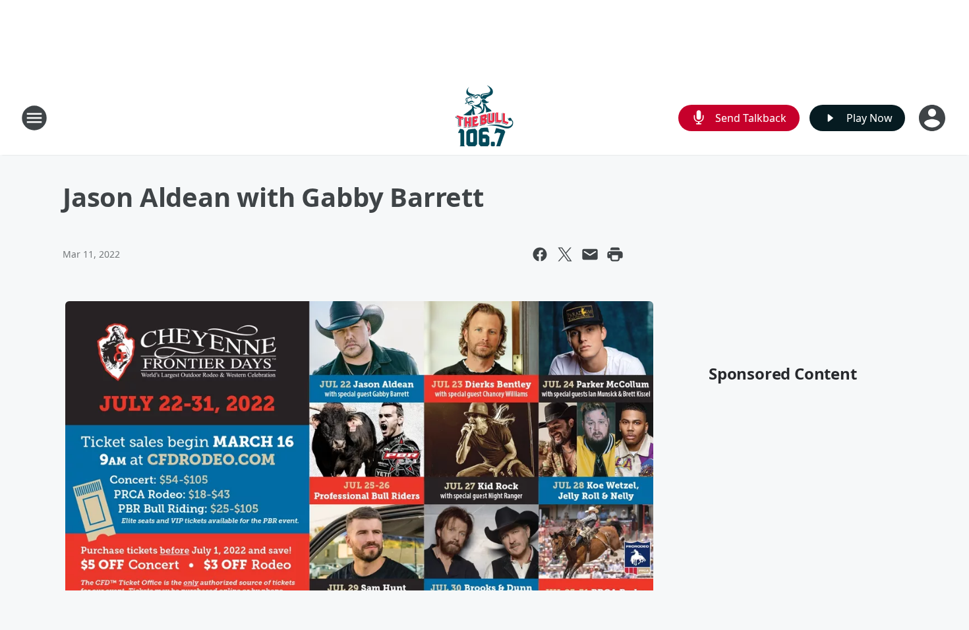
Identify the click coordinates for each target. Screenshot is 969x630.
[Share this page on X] (565, 254)
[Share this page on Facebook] (540, 254)
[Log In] (933, 118)
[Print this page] (615, 254)
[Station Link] (484, 117)
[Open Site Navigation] (34, 118)
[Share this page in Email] (590, 254)
